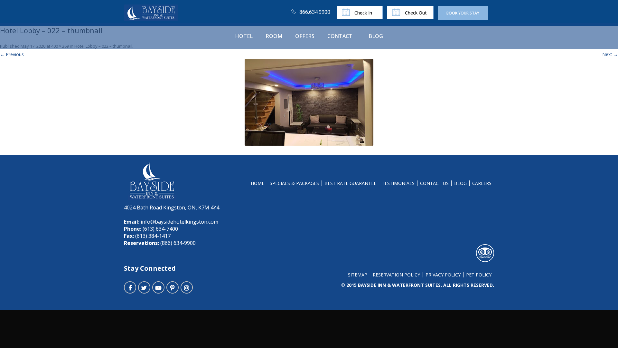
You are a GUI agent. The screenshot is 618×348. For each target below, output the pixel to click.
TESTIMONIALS (398, 183)
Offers (304, 36)
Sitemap (357, 275)
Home (257, 183)
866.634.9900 (314, 11)
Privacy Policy (443, 275)
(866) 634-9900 (177, 243)
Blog (376, 36)
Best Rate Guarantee (350, 183)
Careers (482, 183)
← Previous (12, 54)
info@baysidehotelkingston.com (179, 221)
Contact (339, 36)
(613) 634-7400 (159, 228)
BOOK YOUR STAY (462, 13)
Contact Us (434, 183)
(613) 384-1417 (152, 235)
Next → (610, 54)
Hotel (244, 36)
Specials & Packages (294, 183)
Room (274, 36)
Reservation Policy (396, 275)
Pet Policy (479, 275)
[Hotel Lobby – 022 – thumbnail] (309, 102)
